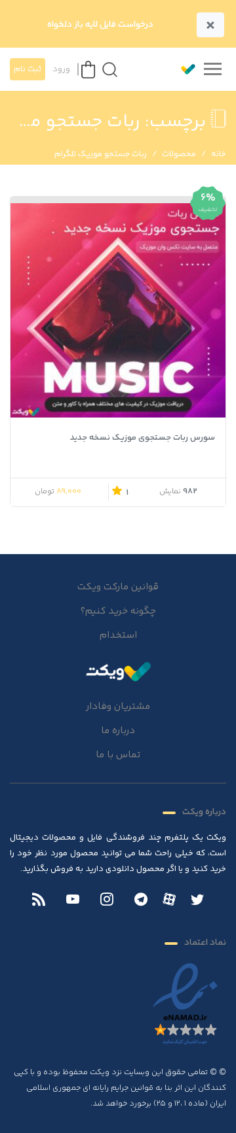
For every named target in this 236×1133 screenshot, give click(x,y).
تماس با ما (118, 755)
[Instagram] (107, 900)
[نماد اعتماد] (185, 1004)
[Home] (118, 671)
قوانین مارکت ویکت (118, 587)
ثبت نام (27, 69)
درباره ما (118, 730)
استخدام (118, 635)
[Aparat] (169, 899)
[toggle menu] (212, 69)
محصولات (179, 154)
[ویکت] (182, 69)
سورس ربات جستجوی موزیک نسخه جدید (142, 437)
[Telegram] (141, 900)
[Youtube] (73, 900)
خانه (218, 154)
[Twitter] (197, 900)
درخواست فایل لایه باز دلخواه (100, 25)
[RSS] (39, 900)
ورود (61, 69)
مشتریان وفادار (118, 706)
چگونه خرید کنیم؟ (118, 611)
